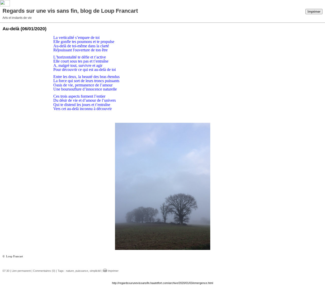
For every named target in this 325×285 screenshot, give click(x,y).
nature (70, 270)
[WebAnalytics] (5, 5)
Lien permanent (21, 270)
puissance (81, 270)
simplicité (95, 270)
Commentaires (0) (44, 270)
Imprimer (313, 11)
